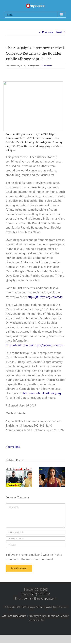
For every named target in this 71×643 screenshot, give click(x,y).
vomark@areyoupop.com (40, 598)
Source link (13, 447)
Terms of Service (58, 616)
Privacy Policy (37, 616)
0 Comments (46, 65)
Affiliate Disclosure (14, 616)
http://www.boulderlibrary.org (42, 393)
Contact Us (36, 620)
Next (59, 32)
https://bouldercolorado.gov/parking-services (35, 345)
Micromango (43, 607)
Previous (47, 32)
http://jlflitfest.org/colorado (45, 297)
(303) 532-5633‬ (40, 594)
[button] (8, 477)
